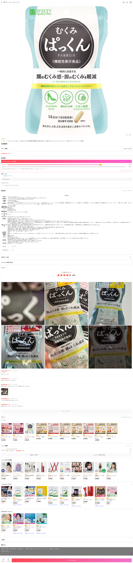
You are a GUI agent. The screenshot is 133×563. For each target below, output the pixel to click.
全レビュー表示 (65, 411)
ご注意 (2, 539)
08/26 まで (66, 164)
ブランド (66, 417)
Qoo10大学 (31, 548)
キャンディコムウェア (13, 2)
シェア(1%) (8, 561)
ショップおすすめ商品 (6, 460)
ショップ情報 (66, 445)
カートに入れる (71, 560)
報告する (3, 545)
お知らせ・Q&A (66, 257)
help (45, 169)
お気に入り (3, 561)
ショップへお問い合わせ (67, 262)
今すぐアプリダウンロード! (40, 548)
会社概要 (3, 548)
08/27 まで (66, 166)
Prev (3, 71)
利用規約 (7, 548)
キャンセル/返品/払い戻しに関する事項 (9, 185)
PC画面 (26, 548)
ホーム (47, 548)
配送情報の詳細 (4, 182)
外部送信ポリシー (21, 548)
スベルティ (4, 141)
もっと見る (66, 278)
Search (127, 2)
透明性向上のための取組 (54, 548)
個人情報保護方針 (13, 548)
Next (130, 71)
